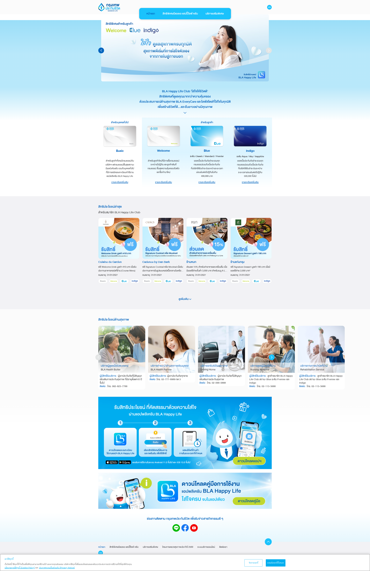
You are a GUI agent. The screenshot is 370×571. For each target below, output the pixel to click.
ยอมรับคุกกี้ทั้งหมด (275, 562)
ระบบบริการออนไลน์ (206, 547)
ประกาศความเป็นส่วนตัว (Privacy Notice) (57, 567)
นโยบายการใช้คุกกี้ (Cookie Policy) (20, 567)
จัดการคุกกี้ (253, 562)
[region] (185, 562)
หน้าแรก (150, 13)
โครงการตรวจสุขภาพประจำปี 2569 (177, 547)
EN (269, 7)
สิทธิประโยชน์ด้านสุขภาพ (113, 319)
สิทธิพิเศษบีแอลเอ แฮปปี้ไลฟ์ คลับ (180, 13)
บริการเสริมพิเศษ (215, 13)
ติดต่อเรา (223, 547)
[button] (269, 50)
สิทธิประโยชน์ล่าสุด (110, 206)
